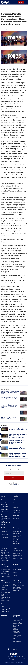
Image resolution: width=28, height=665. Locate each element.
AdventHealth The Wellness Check (17, 535)
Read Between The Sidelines (17, 551)
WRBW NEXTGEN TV (5, 602)
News (3, 496)
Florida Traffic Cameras (4, 538)
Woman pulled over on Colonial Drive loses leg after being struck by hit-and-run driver (17, 455)
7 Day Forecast (16, 505)
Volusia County (4, 516)
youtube (17, 649)
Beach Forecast (16, 510)
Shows (3, 564)
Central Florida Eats (5, 576)
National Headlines (5, 502)
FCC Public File (4, 609)
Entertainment (11, 27)
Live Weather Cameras (16, 498)
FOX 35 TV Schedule (5, 568)
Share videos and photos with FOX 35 (17, 588)
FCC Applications (5, 611)
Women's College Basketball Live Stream (17, 637)
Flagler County (4, 506)
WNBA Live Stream (17, 640)
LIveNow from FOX (5, 575)
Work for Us (4, 591)
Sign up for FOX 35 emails (5, 595)
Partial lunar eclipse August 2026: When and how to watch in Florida (18, 429)
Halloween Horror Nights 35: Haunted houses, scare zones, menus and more (17, 448)
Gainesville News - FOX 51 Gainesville (17, 568)
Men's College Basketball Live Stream (16, 633)
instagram (14, 649)
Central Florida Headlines (4, 500)
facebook (8, 649)
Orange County (4, 511)
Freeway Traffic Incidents (4, 535)
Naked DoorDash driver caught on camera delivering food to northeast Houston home (9, 399)
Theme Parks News (5, 555)
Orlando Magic (16, 553)
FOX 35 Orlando (4, 27)
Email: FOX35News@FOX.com (18, 585)
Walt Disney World (5, 557)
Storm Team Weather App (16, 516)
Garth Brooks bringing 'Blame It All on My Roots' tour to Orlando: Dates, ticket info (18, 436)
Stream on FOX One (16, 616)
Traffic (3, 528)
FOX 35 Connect (16, 590)
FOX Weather (16, 514)
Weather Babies (16, 533)
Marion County (4, 509)
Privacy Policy (15, 484)
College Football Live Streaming (16, 621)
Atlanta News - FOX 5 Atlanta (17, 574)
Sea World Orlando (5, 558)
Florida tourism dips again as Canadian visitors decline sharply (17, 442)
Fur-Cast (15, 541)
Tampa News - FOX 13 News (17, 571)
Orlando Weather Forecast (17, 503)
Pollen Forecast (16, 512)
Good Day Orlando (5, 569)
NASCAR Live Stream (16, 626)
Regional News (16, 565)
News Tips (16, 581)
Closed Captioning (5, 608)
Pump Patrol (4, 530)
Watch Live (21, 2)
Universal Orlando (5, 560)
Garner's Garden (16, 539)
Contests (4, 615)
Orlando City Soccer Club (17, 556)
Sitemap (3, 524)
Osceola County (5, 513)
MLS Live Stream (17, 641)
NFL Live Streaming (17, 619)
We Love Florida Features (5, 553)
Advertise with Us (5, 600)
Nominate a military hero (5, 519)
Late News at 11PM (5, 573)
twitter (11, 649)
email (19, 649)
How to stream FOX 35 (5, 583)
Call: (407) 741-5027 (17, 582)
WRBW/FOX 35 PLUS (4, 605)
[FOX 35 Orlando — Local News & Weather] (5, 2)
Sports (15, 548)
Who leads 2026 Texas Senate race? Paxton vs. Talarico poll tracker (9, 411)
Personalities (4, 589)
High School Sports (17, 558)
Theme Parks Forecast (16, 508)
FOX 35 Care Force (17, 531)
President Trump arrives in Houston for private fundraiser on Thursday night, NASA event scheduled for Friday (9, 405)
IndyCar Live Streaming (16, 629)
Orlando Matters (5, 571)
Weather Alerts (16, 501)
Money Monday (16, 545)
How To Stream (5, 566)
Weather (15, 496)
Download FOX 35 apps (5, 598)
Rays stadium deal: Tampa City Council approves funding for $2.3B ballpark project (10, 392)
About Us (4, 581)
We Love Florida (16, 530)
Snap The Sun (16, 518)
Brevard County (4, 504)
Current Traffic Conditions (4, 532)
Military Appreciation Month (5, 522)
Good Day (16, 528)
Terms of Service (15, 486)
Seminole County (5, 514)
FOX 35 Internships (5, 592)
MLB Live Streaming (17, 623)
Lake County (4, 508)
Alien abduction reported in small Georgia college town (9, 418)
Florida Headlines (5, 498)
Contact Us (3, 587)
